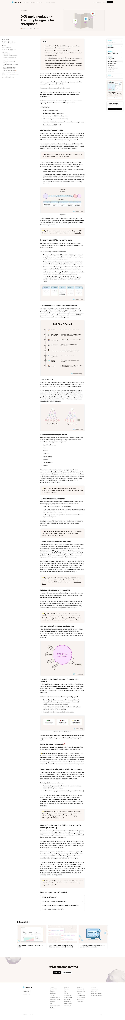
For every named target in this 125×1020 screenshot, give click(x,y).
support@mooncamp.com (96, 995)
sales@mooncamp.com (96, 993)
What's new (52, 1007)
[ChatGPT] (3, 42)
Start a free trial (94, 991)
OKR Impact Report (68, 997)
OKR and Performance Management (113, 68)
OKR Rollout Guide (58, 490)
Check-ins (52, 991)
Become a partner (81, 991)
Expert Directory (67, 1005)
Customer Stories (81, 989)
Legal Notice (80, 1001)
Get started (115, 108)
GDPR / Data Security (55, 1005)
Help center (66, 989)
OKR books (50, 138)
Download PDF (115, 97)
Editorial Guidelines (81, 995)
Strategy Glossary (67, 1003)
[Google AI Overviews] (14, 42)
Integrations (52, 995)
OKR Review (49, 684)
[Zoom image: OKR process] (62, 200)
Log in (104, 2)
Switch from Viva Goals (55, 999)
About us (79, 993)
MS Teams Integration (55, 997)
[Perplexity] (8, 42)
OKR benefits (66, 154)
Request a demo (97, 2)
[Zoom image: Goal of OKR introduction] (62, 417)
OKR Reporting (111, 65)
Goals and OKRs (53, 989)
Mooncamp (66, 480)
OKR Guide (78, 233)
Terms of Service (81, 997)
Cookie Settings (26, 993)
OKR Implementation (112, 61)
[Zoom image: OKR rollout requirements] (62, 292)
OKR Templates (67, 1001)
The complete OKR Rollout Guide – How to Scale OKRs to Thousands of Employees (60, 94)
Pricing (52, 2)
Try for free (109, 2)
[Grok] (11, 42)
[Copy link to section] (39, 130)
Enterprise (47, 2)
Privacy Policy (80, 999)
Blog (65, 991)
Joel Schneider (25, 28)
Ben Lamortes (63, 762)
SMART (61, 177)
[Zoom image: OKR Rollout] (62, 348)
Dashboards (52, 993)
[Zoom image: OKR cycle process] (62, 658)
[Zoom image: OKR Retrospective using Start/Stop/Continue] (62, 723)
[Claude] (5, 42)
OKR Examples (67, 999)
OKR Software (111, 71)
